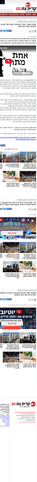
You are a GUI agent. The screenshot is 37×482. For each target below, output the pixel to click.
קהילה (22, 14)
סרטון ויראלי (30, 214)
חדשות (28, 14)
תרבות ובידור (13, 14)
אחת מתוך (30, 36)
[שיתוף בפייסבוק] (9, 31)
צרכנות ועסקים (5, 409)
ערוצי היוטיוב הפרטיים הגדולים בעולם (24, 305)
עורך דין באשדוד (5, 421)
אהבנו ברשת (22, 22)
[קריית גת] (26, 12)
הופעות (7, 413)
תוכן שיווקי (6, 410)
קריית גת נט (32, 22)
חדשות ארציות (5, 408)
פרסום (7, 425)
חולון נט (7, 423)
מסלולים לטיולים (5, 419)
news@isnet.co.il (25, 417)
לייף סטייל (3, 14)
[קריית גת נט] (23, 407)
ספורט (7, 414)
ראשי (34, 14)
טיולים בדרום (6, 420)
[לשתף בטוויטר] (4, 31)
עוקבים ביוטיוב (11, 305)
